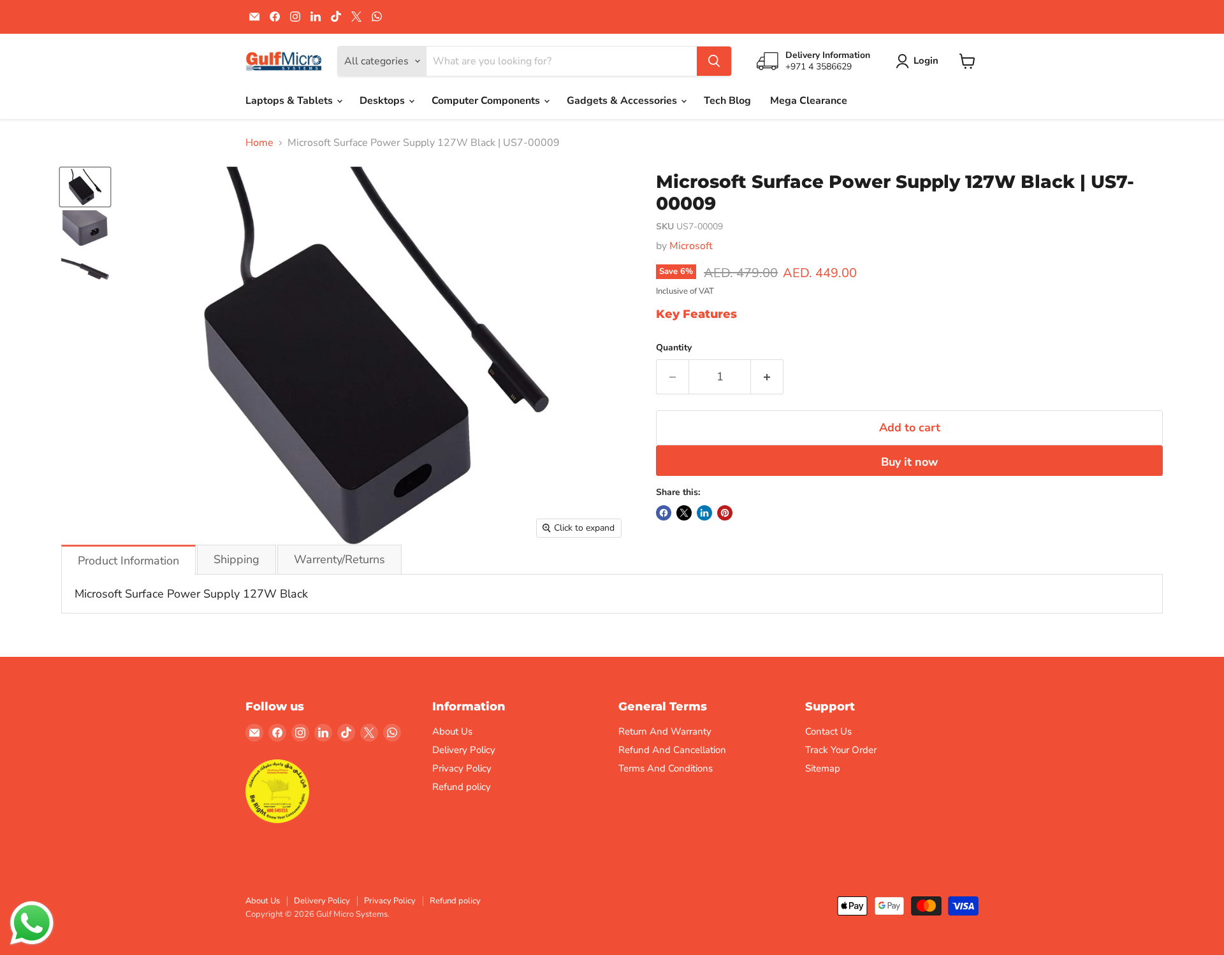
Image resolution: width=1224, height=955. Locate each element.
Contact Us (828, 731)
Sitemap (822, 768)
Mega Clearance (808, 101)
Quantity (674, 348)
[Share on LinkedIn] (704, 513)
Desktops (383, 101)
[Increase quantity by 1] (767, 376)
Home (259, 142)
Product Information (128, 560)
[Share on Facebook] (663, 513)
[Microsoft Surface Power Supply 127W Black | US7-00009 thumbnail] (85, 187)
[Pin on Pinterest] (724, 513)
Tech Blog (727, 101)
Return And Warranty (664, 731)
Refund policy (461, 786)
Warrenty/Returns (339, 559)
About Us (452, 731)
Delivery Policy (463, 749)
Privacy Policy (462, 768)
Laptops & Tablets (290, 101)
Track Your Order (841, 749)
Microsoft (691, 246)
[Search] (714, 61)
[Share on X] (684, 513)
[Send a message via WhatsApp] (31, 923)
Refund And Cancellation (672, 749)
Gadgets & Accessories (623, 101)
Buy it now (909, 462)
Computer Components (487, 101)
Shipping (236, 559)
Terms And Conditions (665, 768)
